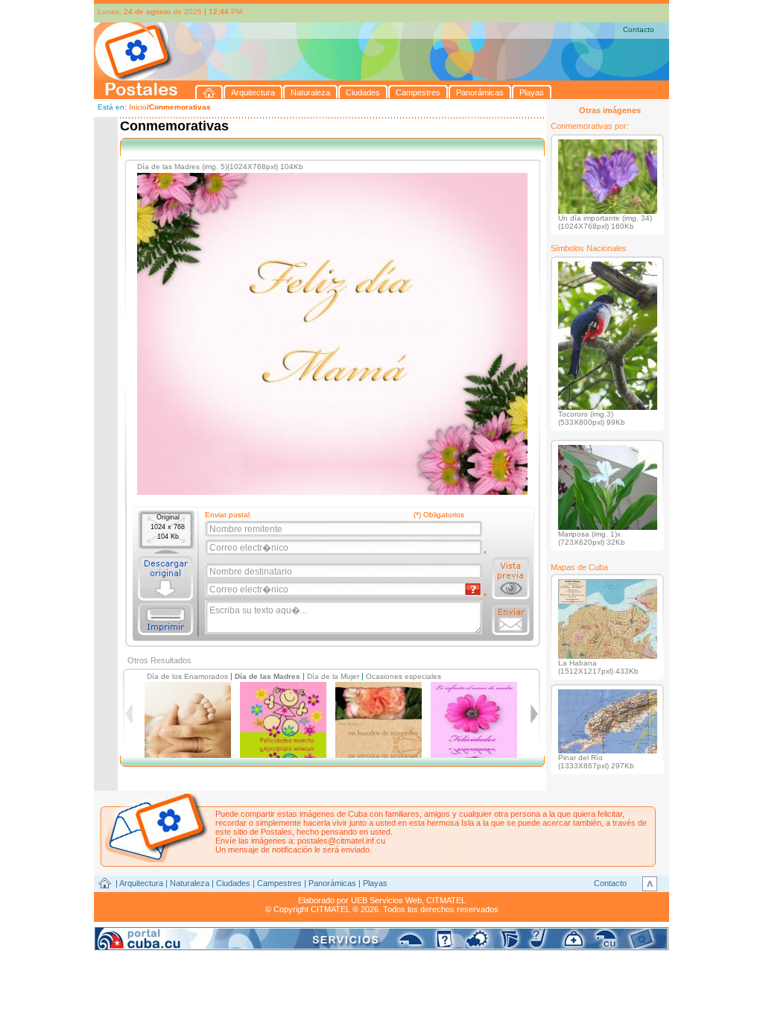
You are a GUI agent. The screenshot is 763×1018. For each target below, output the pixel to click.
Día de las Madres (267, 676)
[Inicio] (209, 92)
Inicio (138, 107)
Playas (375, 883)
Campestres (279, 883)
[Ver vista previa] (511, 578)
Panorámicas (332, 883)
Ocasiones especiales (403, 676)
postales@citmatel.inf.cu (341, 840)
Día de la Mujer (333, 676)
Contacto (638, 29)
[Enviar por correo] (511, 620)
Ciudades (233, 883)
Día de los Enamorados (187, 676)
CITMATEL (446, 900)
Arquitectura (141, 883)
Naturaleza (189, 883)
